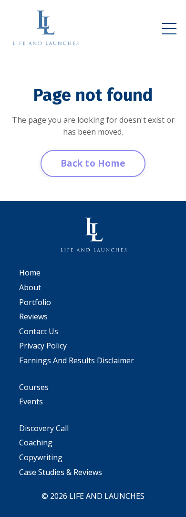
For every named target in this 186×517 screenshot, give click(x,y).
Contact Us (38, 331)
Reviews (33, 316)
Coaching (35, 442)
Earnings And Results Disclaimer (76, 360)
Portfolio (35, 302)
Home (30, 272)
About (30, 287)
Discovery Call (44, 428)
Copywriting (40, 457)
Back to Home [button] (93, 163)
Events (31, 401)
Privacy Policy (43, 345)
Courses (34, 387)
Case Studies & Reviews (60, 472)
